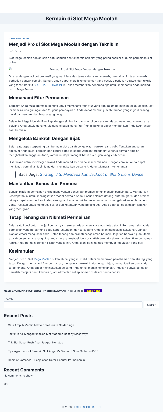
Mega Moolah (42, 259)
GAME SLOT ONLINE (19, 38)
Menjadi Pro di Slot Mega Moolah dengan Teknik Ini (64, 44)
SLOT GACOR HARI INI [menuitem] (48, 85)
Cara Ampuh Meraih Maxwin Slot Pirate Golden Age (41, 325)
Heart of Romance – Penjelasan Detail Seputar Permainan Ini (46, 360)
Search (8, 299)
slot (6, 384)
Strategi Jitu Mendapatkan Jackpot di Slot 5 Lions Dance (91, 174)
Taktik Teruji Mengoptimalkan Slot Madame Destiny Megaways (48, 333)
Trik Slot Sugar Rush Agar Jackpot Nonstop (35, 342)
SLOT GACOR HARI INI (87, 407)
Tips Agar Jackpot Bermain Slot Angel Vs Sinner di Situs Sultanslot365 (53, 351)
